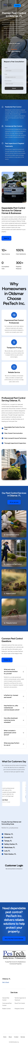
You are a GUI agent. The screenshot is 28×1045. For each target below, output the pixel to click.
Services (13, 992)
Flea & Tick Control (20, 1003)
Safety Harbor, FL (10, 844)
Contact (16, 1037)
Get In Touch (5, 982)
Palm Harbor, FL (10, 854)
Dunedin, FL (8, 837)
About (10, 1037)
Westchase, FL (9, 847)
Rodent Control (6, 1008)
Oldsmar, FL (8, 834)
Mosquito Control (19, 1008)
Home (4, 1037)
